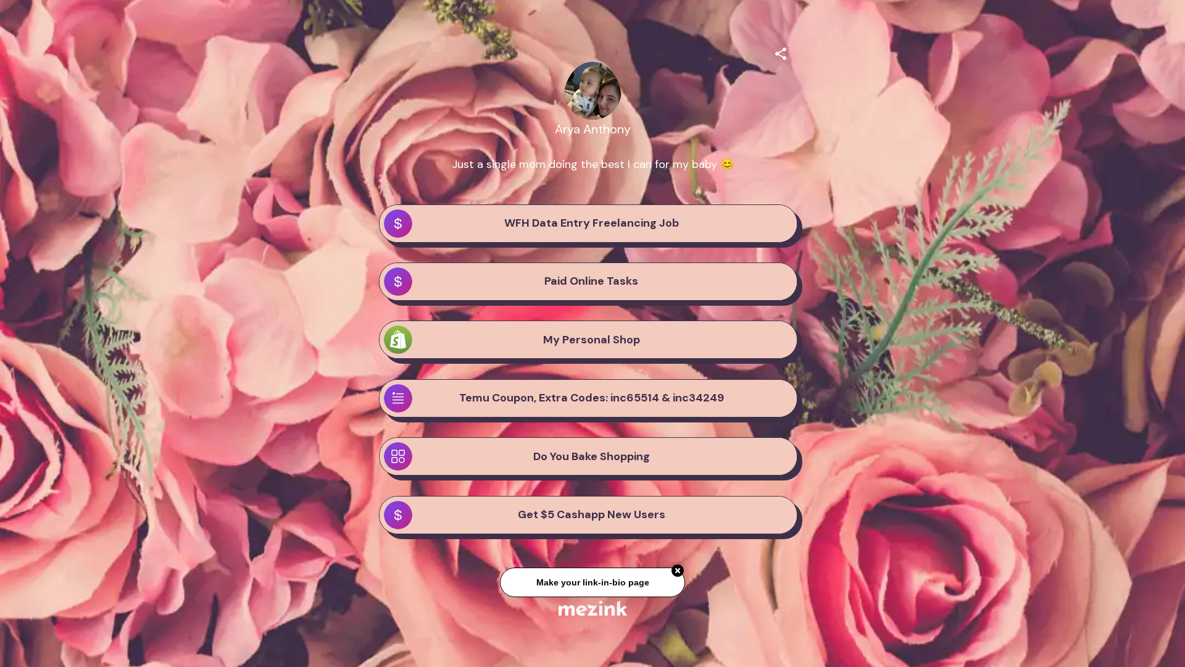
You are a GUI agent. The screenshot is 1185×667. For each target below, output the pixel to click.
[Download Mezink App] (593, 608)
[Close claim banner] (678, 575)
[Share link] (780, 52)
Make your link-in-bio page (592, 586)
